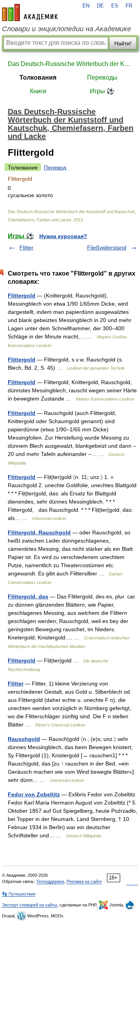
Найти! (122, 43)
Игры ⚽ (102, 91)
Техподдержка (50, 881)
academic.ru (30, 12)
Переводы (102, 77)
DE (100, 6)
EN (85, 6)
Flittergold (21, 295)
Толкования (37, 77)
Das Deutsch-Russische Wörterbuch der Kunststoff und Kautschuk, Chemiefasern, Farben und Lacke (70, 64)
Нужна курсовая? (63, 236)
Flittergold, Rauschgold (39, 532)
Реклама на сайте (84, 881)
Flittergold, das (28, 596)
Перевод (55, 167)
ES (114, 6)
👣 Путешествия (18, 894)
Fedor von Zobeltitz (34, 794)
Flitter (26, 247)
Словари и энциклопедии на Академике (66, 29)
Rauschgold (24, 739)
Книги (38, 91)
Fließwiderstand (106, 247)
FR (129, 6)
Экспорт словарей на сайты (29, 905)
